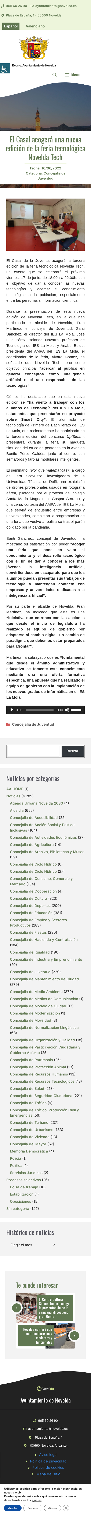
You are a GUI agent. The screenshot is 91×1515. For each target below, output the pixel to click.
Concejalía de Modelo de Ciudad (38, 1006)
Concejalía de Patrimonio (31, 1060)
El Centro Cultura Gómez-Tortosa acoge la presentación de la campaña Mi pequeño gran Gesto (54, 1308)
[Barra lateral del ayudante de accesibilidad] (5, 68)
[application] (45, 710)
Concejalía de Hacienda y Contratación (44, 939)
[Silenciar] (67, 710)
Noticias (13, 796)
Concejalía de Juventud (33, 724)
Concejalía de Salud (27, 1088)
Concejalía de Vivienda (30, 1137)
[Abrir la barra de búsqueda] (54, 74)
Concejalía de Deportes (30, 906)
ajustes (36, 1500)
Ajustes (52, 1508)
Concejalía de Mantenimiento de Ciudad (44, 979)
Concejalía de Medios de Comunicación (44, 999)
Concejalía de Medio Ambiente (36, 992)
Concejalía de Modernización (35, 1013)
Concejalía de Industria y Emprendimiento (46, 959)
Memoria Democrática (29, 1151)
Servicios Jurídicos (26, 1173)
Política (16, 1165)
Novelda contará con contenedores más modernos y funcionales (37, 1336)
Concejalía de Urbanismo (31, 1130)
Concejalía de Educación (31, 913)
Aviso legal (48, 1455)
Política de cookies (48, 1467)
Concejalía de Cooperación (33, 891)
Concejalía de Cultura (28, 898)
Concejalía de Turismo (29, 1122)
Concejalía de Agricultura (32, 845)
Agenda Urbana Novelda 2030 (36, 803)
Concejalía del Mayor (28, 1144)
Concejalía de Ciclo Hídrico (33, 864)
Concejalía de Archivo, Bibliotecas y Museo (47, 852)
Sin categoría (17, 1209)
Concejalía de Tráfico (28, 1103)
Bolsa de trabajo (24, 1187)
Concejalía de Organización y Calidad (42, 1040)
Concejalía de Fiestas (28, 932)
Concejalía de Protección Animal (38, 1067)
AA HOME (14, 789)
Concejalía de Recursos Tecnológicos (42, 1081)
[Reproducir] (12, 710)
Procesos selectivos (23, 1180)
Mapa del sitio (48, 1474)
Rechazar (33, 1508)
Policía (15, 1158)
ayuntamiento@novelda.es (56, 6)
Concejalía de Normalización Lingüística (44, 1027)
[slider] (77, 709)
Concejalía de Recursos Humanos (39, 1074)
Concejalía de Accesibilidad (34, 818)
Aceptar (12, 1508)
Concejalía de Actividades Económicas (43, 837)
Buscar (72, 751)
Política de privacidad (48, 1461)
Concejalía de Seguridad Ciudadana (41, 1096)
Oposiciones (20, 1201)
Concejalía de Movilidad (30, 1020)
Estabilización (21, 1194)
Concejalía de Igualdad (30, 952)
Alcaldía (17, 810)
